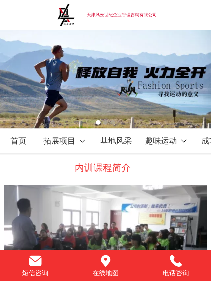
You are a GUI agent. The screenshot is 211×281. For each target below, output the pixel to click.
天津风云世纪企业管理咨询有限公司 (122, 14)
